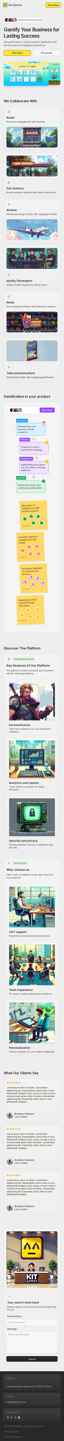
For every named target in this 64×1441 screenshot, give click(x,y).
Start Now (53, 5)
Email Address (14, 1316)
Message (12, 1329)
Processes (46, 53)
